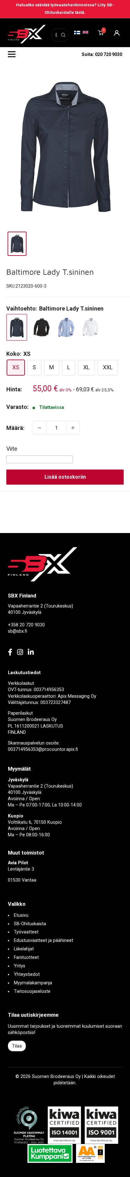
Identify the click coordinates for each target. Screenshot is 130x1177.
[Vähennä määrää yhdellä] (39, 427)
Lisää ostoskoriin (65, 477)
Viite (11, 448)
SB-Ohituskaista (30, 924)
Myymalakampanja (33, 983)
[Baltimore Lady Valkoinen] (90, 327)
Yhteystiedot (27, 974)
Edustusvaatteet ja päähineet (43, 940)
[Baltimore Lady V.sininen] (66, 327)
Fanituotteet (26, 957)
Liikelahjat (24, 949)
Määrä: (15, 428)
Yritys (19, 966)
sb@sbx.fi (17, 631)
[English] (86, 32)
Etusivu (21, 915)
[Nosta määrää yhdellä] (73, 427)
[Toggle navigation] (11, 54)
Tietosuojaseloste (32, 991)
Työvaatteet (26, 932)
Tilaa (17, 1045)
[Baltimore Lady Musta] (41, 327)
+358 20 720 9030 (26, 625)
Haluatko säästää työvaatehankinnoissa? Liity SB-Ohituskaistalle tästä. (65, 9)
